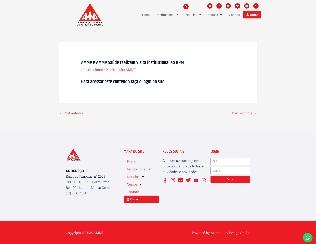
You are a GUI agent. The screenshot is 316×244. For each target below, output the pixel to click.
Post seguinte (244, 113)
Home (146, 15)
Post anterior (71, 113)
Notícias (191, 15)
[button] (186, 6)
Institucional (165, 15)
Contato (234, 15)
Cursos (213, 15)
